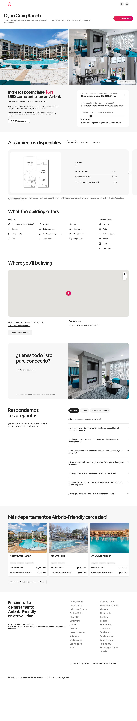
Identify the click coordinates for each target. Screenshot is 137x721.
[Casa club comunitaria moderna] (103, 71)
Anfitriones (74, 410)
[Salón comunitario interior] (103, 43)
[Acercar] (125, 274)
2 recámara (83, 143)
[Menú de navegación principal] (127, 4)
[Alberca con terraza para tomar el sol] (34, 57)
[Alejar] (125, 278)
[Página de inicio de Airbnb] (9, 4)
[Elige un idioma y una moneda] (122, 4)
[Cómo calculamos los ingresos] (98, 182)
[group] (103, 108)
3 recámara (96, 143)
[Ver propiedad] (27, 549)
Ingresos (84, 410)
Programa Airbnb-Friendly (100, 410)
